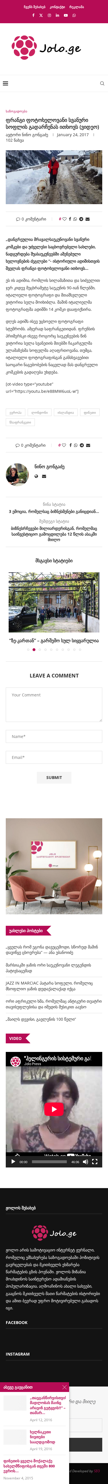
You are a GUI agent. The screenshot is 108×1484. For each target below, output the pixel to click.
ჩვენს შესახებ (35, 7)
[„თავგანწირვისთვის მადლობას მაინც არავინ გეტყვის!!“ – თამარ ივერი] (14, 1403)
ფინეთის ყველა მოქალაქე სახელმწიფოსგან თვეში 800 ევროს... (29, 1465)
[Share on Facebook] (70, 219)
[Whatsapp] (74, 15)
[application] (54, 1109)
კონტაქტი (57, 7)
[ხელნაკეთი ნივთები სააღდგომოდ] (14, 1437)
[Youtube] (66, 15)
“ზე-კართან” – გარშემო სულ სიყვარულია (54, 640)
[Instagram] (49, 15)
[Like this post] (64, 219)
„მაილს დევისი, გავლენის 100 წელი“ (41, 1019)
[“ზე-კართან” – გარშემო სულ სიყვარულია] (54, 602)
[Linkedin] (57, 15)
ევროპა (16, 412)
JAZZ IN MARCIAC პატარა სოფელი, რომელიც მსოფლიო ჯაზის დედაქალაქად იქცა (49, 985)
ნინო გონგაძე (35, 134)
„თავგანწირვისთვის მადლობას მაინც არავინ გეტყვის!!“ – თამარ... (48, 1405)
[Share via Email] (88, 219)
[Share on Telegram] (81, 219)
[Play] (13, 1162)
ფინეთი (90, 412)
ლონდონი (39, 412)
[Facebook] (33, 15)
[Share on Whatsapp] (75, 219)
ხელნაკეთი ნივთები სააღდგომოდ (42, 1437)
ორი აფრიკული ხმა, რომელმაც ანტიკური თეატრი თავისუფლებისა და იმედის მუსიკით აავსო (54, 1003)
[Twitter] (41, 15)
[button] (13, 611)
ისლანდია (66, 412)
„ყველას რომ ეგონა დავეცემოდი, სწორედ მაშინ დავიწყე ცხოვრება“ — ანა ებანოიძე (52, 949)
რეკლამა (76, 7)
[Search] (102, 83)
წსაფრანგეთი (20, 422)
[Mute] (85, 1162)
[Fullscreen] (95, 1162)
